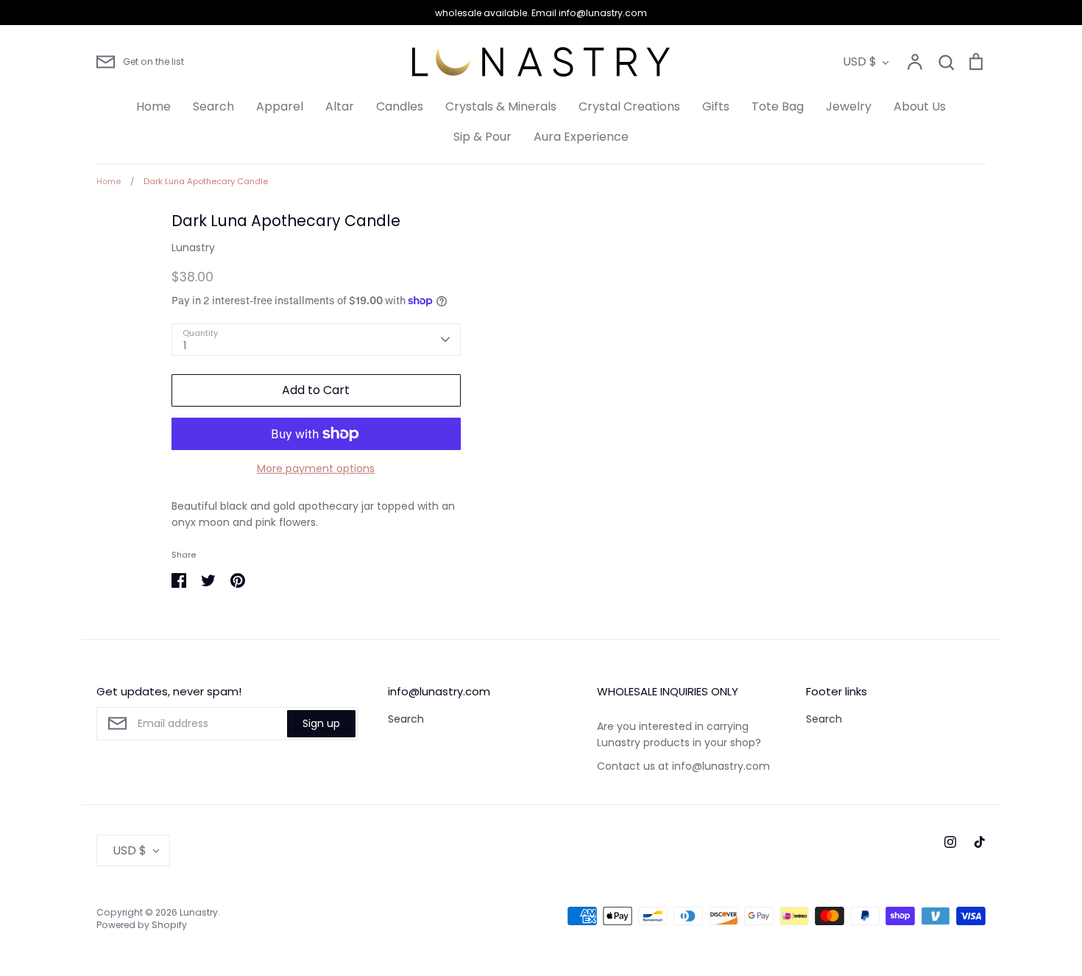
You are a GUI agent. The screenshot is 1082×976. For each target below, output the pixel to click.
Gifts (715, 106)
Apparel (279, 106)
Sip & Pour (482, 136)
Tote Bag (778, 106)
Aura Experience (581, 136)
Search (213, 106)
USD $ (860, 61)
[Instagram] (950, 842)
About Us (920, 106)
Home (153, 106)
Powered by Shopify (141, 925)
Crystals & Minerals (500, 106)
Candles (399, 106)
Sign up (321, 723)
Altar (339, 106)
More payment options (316, 468)
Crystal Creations (629, 106)
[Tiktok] (979, 842)
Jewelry (848, 106)
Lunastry (193, 247)
